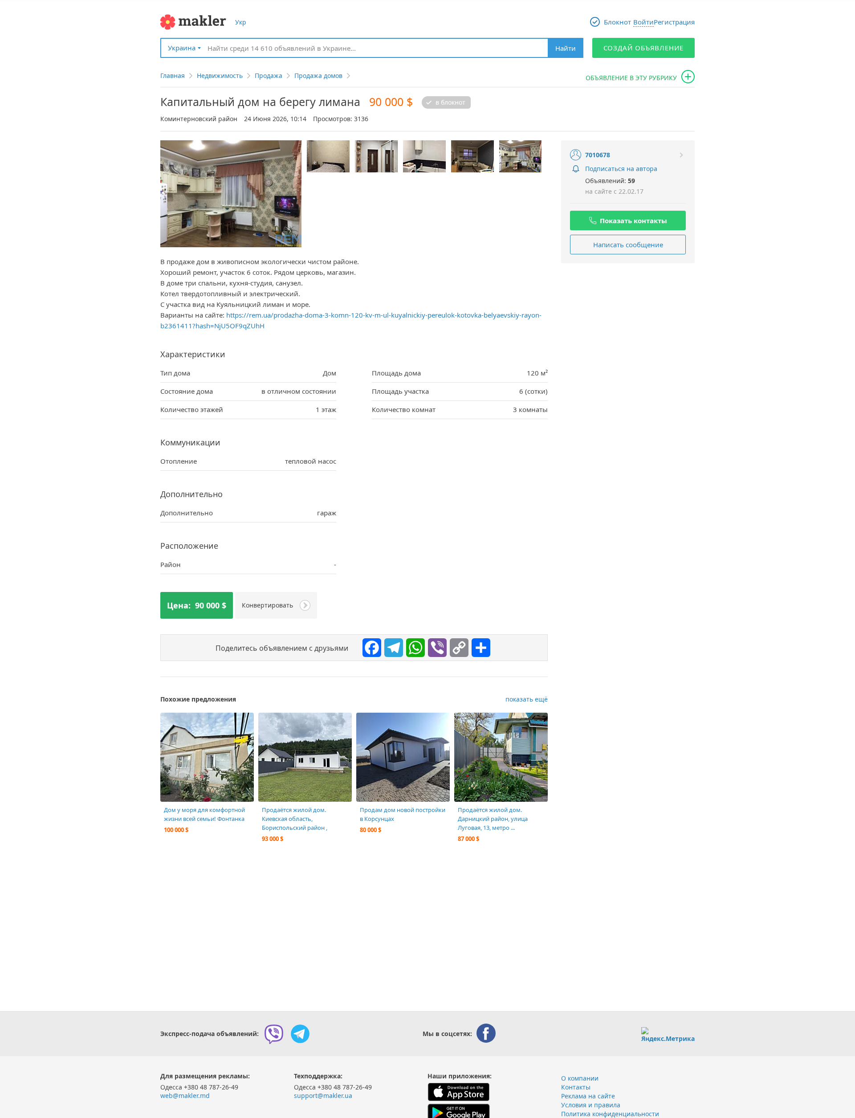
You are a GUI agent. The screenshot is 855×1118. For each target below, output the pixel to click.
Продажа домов (318, 75)
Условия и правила (590, 1105)
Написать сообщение (628, 244)
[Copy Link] (457, 645)
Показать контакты (633, 220)
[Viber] (435, 645)
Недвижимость (220, 75)
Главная (172, 75)
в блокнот (450, 102)
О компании (579, 1078)
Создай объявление (643, 47)
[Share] (479, 645)
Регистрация (674, 21)
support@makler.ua (323, 1095)
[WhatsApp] (413, 645)
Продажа (268, 75)
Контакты (575, 1087)
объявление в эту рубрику (631, 77)
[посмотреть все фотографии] (171, 724)
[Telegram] (391, 645)
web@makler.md (185, 1095)
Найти (565, 48)
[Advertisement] (628, 328)
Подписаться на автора (621, 168)
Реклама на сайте (588, 1096)
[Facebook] (370, 645)
